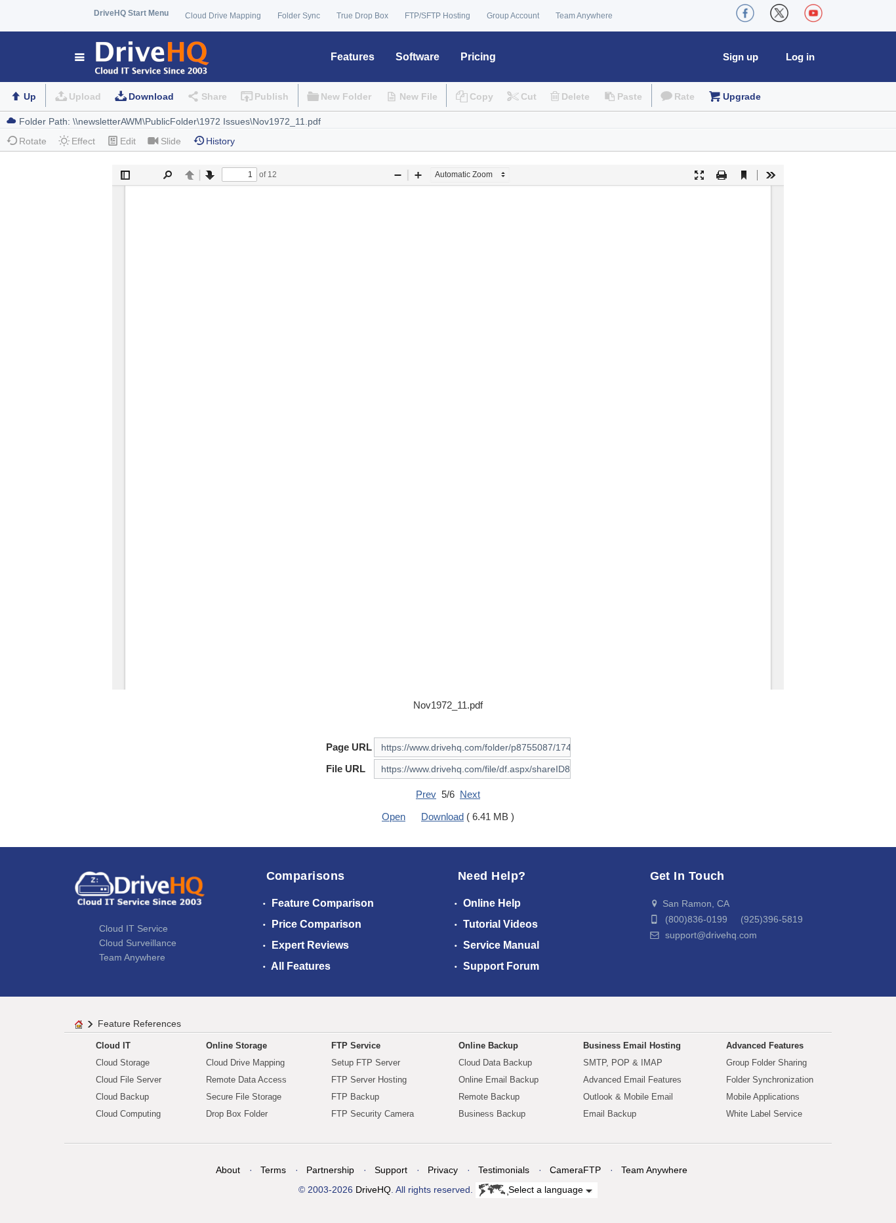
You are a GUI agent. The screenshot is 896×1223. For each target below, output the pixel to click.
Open (393, 816)
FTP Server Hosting (369, 1080)
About (228, 1170)
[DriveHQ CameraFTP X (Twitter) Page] (779, 13)
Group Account (513, 15)
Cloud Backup (122, 1097)
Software (417, 56)
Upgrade (742, 96)
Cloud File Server (128, 1080)
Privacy (443, 1170)
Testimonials (503, 1170)
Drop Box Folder (237, 1114)
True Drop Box (362, 15)
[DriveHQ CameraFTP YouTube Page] (813, 13)
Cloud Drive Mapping (223, 15)
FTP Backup (355, 1097)
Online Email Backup (498, 1080)
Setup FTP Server (365, 1063)
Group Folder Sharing (766, 1063)
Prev (426, 794)
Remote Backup (488, 1097)
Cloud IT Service (133, 928)
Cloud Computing (128, 1114)
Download (151, 96)
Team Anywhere (584, 15)
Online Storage (236, 1045)
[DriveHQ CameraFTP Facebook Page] (745, 13)
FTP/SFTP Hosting (437, 15)
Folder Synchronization (769, 1080)
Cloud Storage (123, 1063)
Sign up (740, 56)
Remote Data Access (246, 1080)
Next (470, 794)
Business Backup (491, 1114)
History (220, 141)
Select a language (547, 1189)
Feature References (139, 1023)
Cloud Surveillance (137, 943)
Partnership (330, 1170)
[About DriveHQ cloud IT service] (139, 895)
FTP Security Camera (372, 1114)
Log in (800, 56)
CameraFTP (575, 1170)
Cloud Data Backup (495, 1063)
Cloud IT (113, 1045)
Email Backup (609, 1114)
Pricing (478, 56)
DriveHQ (373, 1189)
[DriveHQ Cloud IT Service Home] (142, 56)
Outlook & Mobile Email (628, 1097)
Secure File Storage (243, 1097)
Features (353, 56)
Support (391, 1170)
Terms (273, 1170)
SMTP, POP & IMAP (622, 1063)
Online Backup (488, 1045)
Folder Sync (298, 15)
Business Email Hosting (632, 1045)
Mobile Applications (763, 1097)
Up (30, 96)
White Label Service (764, 1114)
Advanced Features (765, 1045)
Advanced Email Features (632, 1080)
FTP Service (355, 1045)
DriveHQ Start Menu (131, 13)
